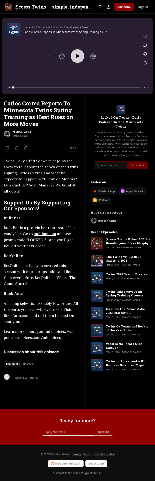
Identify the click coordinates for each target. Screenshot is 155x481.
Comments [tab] (12, 364)
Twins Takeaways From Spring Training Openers (124, 293)
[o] (97, 243)
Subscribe (124, 7)
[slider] (76, 87)
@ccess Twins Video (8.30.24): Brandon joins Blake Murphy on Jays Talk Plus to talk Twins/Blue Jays (128, 241)
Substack (58, 473)
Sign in (143, 7)
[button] (49, 56)
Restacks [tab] (28, 364)
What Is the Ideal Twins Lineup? (124, 345)
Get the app (96, 463)
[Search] (100, 7)
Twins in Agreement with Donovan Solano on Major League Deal (125, 363)
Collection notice (104, 454)
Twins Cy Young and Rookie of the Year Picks (127, 328)
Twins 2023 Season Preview (127, 274)
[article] (121, 243)
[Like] (7, 148)
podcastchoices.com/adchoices (32, 337)
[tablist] (20, 364)
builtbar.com (45, 233)
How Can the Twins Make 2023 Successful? (125, 311)
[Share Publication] (108, 7)
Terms (87, 454)
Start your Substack (68, 463)
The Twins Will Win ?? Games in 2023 (123, 258)
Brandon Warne (22, 132)
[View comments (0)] (145, 45)
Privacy (77, 454)
